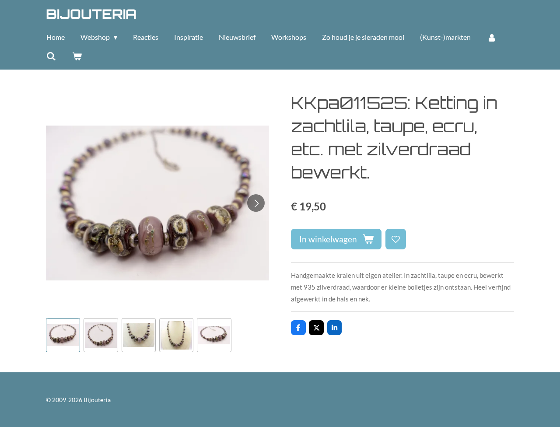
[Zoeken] (51, 56)
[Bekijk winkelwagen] (76, 56)
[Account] (491, 37)
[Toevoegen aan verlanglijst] (395, 239)
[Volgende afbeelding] (256, 203)
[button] (63, 335)
